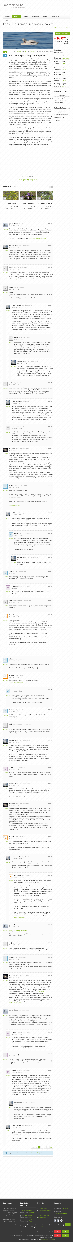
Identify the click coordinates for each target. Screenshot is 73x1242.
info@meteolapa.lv (61, 1213)
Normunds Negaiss (15, 1054)
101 (25, 51)
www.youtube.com (14, 505)
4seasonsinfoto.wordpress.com (38, 238)
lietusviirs (12, 615)
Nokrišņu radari (42, 1208)
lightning (12, 448)
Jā (65, 1232)
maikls (14, 586)
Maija (10, 600)
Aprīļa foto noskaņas (45, 203)
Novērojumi (35, 16)
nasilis (11, 287)
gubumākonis (13, 224)
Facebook (58, 1220)
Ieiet (7, 20)
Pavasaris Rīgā (11, 203)
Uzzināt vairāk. (43, 1227)
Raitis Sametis (13, 245)
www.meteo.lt (13, 280)
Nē (57, 1232)
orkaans (11, 659)
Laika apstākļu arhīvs (44, 1215)
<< (33, 1147)
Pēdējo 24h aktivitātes (44, 1213)
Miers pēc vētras (61, 56)
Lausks (11, 767)
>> (51, 1147)
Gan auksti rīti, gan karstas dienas (60, 101)
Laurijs (11, 485)
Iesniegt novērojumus (62, 33)
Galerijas (25, 16)
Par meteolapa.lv (60, 117)
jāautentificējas (36, 1153)
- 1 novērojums (26, 245)
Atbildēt (5, 229)
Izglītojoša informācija (61, 114)
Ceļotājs (11, 571)
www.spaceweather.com (16, 682)
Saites (45, 16)
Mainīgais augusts (61, 61)
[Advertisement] (48, 7)
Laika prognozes (60, 112)
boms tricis (33, 51)
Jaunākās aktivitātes (58, 51)
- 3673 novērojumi (24, 448)
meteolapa (6, 207)
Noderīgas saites (43, 1217)
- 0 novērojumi (25, 224)
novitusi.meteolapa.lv (46, 478)
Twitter (55, 1220)
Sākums (7, 16)
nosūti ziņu (65, 1208)
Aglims (64, 69)
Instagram (61, 1220)
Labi (68, 1225)
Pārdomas (67, 27)
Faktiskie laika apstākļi (44, 1210)
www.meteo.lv (40, 991)
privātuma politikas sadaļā (47, 1239)
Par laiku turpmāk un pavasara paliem (27, 55)
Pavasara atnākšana (28, 203)
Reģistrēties (55, 16)
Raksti (16, 16)
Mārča (64, 64)
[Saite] (11, 195)
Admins (16, 533)
